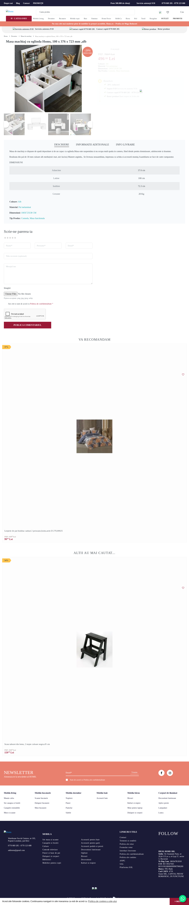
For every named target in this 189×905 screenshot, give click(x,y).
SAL (122, 864)
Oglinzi (84, 853)
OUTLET (165, 19)
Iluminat (94, 19)
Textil (143, 19)
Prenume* (41, 246)
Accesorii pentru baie (90, 840)
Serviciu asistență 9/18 (146, 3)
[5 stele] (15, 237)
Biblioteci (46, 860)
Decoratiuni (86, 860)
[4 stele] (12, 237)
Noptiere (69, 798)
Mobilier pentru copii (51, 863)
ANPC (122, 861)
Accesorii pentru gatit (90, 843)
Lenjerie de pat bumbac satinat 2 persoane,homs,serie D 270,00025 (33, 531)
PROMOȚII (38, 3)
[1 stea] (5, 237)
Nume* (9, 246)
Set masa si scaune (50, 840)
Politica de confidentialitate (94, 780)
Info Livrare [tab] (125, 144)
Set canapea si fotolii (12, 803)
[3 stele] (10, 237)
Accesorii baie (102, 798)
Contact (26, 3)
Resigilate (153, 19)
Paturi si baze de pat (51, 853)
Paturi (68, 803)
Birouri (130, 798)
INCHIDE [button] (180, 901)
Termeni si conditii (128, 841)
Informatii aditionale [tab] (92, 144)
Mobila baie (102, 793)
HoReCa (118, 19)
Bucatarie (62, 19)
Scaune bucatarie (41, 798)
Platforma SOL (126, 867)
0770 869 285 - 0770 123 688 (173, 3)
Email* (71, 246)
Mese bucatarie (40, 808)
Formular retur (126, 847)
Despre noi (8, 3)
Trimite (134, 772)
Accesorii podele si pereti (92, 846)
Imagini (7, 288)
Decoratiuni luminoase (167, 798)
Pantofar (69, 808)
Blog (18, 3)
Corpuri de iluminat (167, 793)
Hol (135, 19)
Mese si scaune (9, 813)
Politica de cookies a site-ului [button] (102, 901)
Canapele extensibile (12, 808)
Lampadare (162, 808)
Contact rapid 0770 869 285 (107, 29)
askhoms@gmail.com (16, 850)
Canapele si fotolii (50, 843)
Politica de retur (127, 844)
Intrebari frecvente (128, 851)
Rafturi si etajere (133, 803)
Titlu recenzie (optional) (16, 256)
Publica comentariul (28, 325)
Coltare (45, 846)
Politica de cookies (128, 857)
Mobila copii (75, 19)
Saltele (68, 813)
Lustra (160, 813)
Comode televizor (50, 850)
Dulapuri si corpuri (134, 813)
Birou (128, 19)
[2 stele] (7, 237)
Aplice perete (163, 803)
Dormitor (51, 19)
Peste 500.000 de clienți (120, 3)
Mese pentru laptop (134, 808)
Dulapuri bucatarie (42, 803)
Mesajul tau (11, 266)
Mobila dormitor (73, 793)
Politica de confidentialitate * (41, 304)
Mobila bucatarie (43, 793)
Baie (85, 19)
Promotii (177, 19)
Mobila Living (38, 19)
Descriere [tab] (61, 144)
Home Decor (106, 19)
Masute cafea (9, 798)
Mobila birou (133, 793)
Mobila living (10, 793)
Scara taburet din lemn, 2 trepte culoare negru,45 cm (27, 744)
